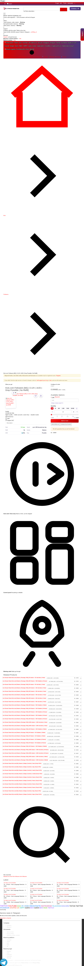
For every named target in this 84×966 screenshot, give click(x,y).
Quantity (53, 406)
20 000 (72, 408)
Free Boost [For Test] (22, 49)
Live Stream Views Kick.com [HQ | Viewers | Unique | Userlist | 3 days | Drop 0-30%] (22, 794)
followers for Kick (7, 876)
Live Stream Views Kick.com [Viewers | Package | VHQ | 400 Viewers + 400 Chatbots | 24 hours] (25, 718)
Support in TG (26, 56)
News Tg (39, 56)
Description (10, 423)
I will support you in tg (42, 380)
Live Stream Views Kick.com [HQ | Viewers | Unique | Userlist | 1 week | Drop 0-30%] (22, 770)
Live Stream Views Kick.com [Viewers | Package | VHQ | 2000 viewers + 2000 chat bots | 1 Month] (25, 760)
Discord (6, 46)
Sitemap (9, 957)
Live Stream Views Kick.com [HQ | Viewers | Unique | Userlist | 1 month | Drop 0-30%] (22, 773)
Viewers (9, 951)
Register (5, 37)
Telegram (52, 42)
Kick (20, 42)
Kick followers (16, 876)
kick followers (23, 876)
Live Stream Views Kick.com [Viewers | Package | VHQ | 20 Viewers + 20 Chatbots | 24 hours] (24, 739)
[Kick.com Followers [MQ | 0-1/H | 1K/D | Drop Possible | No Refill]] (27, 394)
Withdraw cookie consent (13, 935)
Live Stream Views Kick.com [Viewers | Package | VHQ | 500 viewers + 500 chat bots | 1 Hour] (24, 701)
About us (9, 927)
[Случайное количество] (76, 408)
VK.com (40, 42)
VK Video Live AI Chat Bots (10, 882)
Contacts (58, 56)
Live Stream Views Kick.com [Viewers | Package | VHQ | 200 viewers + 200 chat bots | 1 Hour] (24, 691)
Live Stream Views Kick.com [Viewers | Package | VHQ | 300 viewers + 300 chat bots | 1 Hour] (24, 694)
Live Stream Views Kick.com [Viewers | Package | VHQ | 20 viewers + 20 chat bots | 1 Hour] (24, 677)
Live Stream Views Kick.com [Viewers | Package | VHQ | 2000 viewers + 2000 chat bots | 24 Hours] (25, 753)
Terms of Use (10, 932)
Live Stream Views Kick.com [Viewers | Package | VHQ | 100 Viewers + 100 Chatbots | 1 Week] (24, 729)
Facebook (64, 42)
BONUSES (70, 3)
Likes (30, 46)
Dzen (16, 46)
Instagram (46, 42)
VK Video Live (33, 42)
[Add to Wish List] (51, 386)
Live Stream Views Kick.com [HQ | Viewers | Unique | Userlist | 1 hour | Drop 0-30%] (22, 763)
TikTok (58, 42)
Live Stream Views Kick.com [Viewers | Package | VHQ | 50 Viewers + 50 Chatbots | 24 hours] (24, 742)
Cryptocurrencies (56, 46)
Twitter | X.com (72, 42)
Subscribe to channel (5, 918)
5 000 (67, 408)
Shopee (12, 46)
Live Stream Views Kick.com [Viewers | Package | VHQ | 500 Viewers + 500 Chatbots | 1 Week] (24, 705)
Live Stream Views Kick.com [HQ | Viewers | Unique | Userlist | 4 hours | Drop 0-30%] (22, 784)
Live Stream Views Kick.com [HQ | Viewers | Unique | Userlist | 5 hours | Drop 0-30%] (22, 787)
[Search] (63, 9)
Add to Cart (64, 420)
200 (59, 408)
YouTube (25, 42)
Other (31, 49)
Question (45, 56)
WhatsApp (52, 56)
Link (56, 397)
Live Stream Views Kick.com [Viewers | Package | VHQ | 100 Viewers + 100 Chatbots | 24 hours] (25, 708)
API (61, 3)
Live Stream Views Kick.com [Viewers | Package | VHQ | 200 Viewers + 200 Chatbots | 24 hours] (25, 712)
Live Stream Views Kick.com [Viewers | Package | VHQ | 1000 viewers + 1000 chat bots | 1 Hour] (25, 722)
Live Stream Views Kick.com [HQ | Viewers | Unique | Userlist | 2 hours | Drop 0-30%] (22, 777)
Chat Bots (48, 46)
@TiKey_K (34, 32)
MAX (20, 46)
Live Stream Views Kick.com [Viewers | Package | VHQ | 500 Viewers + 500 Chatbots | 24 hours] (25, 681)
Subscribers (40, 46)
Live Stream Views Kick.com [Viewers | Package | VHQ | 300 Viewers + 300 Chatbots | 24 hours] (25, 715)
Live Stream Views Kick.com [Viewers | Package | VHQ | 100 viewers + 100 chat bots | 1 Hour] (24, 687)
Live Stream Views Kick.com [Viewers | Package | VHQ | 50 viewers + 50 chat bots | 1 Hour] (24, 684)
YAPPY (25, 46)
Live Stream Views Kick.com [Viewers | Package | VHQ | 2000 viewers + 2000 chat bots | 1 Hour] (25, 725)
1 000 (63, 408)
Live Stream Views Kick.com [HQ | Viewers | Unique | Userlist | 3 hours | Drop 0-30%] (22, 780)
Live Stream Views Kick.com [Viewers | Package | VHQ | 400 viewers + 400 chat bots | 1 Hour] (24, 698)
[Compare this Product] (53, 386)
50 (55, 408)
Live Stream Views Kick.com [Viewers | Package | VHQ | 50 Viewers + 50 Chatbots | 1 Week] (24, 732)
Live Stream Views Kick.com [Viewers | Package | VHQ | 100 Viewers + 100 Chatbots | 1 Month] (25, 746)
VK (7, 946)
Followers (5, 294)
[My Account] (74, 3)
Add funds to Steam (68, 46)
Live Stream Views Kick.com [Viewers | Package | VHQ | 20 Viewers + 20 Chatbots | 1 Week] (24, 736)
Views (34, 46)
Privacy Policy (10, 933)
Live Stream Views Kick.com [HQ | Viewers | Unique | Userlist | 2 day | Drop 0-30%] (22, 790)
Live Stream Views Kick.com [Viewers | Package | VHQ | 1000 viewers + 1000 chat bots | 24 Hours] (25, 749)
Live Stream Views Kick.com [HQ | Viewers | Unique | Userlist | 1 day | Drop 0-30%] (22, 766)
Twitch (16, 42)
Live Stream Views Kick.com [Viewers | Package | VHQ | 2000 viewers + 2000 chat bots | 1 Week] (25, 756)
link (20, 38)
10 (52, 408)
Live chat (33, 56)
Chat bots (9, 956)
